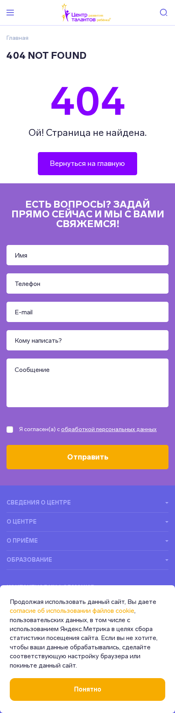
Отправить (87, 457)
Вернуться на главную (87, 163)
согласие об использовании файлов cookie (72, 610)
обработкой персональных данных (109, 429)
